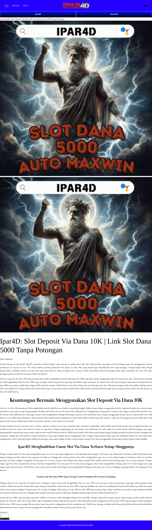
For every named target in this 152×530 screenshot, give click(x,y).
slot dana (50, 454)
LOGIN (38, 14)
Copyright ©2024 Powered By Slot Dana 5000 (76, 525)
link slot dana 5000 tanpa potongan (93, 483)
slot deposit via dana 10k (20, 367)
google (73, 507)
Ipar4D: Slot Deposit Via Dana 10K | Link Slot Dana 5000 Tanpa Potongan (34, 19)
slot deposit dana (20, 429)
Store (2, 19)
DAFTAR (114, 14)
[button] (4, 519)
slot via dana (9, 408)
